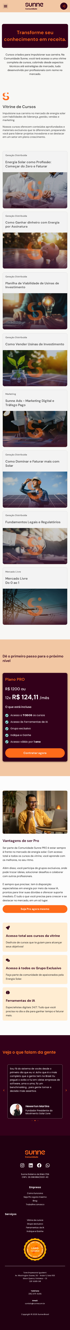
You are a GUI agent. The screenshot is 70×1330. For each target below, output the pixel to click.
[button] (5, 6)
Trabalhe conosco (35, 1204)
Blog (35, 1200)
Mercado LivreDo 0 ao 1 (16, 580)
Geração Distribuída (16, 215)
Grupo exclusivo (35, 1223)
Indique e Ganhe (35, 1231)
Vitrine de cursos (35, 1220)
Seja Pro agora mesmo (35, 1197)
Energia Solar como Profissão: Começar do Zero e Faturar (28, 164)
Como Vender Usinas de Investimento (34, 344)
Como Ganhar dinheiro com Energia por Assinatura (32, 224)
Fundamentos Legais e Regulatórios (32, 522)
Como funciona (35, 1193)
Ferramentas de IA (35, 1227)
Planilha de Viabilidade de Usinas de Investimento (32, 285)
